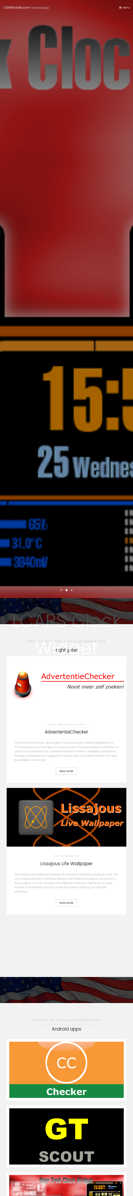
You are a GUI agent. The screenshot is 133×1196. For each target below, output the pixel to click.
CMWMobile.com (26, 7)
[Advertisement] (66, 944)
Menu (126, 7)
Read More (66, 771)
